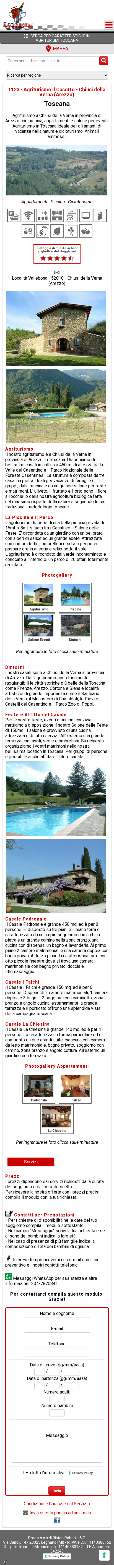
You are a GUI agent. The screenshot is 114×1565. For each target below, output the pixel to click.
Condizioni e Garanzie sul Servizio (57, 1503)
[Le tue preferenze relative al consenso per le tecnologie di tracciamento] (104, 1555)
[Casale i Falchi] (75, 1085)
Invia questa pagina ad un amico (60, 1512)
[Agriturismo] (38, 594)
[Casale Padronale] (38, 1085)
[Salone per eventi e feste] (38, 625)
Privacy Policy (82, 1473)
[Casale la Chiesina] (56, 1116)
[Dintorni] (75, 625)
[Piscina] (75, 594)
